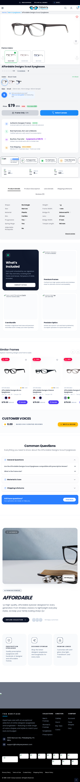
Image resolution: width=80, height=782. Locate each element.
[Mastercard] (72, 756)
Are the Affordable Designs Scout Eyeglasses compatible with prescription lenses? (40, 466)
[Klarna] (63, 756)
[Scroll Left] (3, 57)
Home (4, 12)
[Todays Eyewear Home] (38, 8)
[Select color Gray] (65, 397)
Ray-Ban (58, 726)
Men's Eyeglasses (14, 12)
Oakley (58, 718)
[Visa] (49, 756)
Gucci (57, 722)
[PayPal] (75, 762)
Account (71, 718)
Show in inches (70, 234)
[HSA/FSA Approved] (24, 756)
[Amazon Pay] (42, 756)
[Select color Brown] (34, 398)
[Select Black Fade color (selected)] (5, 82)
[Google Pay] (33, 756)
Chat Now (69, 500)
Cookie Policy (27, 772)
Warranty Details (20, 285)
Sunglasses (46, 731)
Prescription (47, 734)
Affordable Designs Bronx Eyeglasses (11, 391)
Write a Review (69, 424)
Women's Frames (46, 725)
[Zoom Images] (76, 41)
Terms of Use (17, 772)
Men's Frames (45, 719)
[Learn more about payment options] (45, 139)
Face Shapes (71, 723)
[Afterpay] (66, 762)
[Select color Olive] (68, 398)
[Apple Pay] (56, 756)
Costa (57, 729)
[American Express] (56, 762)
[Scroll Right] (77, 57)
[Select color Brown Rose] (9, 398)
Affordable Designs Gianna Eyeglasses (43, 391)
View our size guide (18, 95)
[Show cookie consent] (76, 780)
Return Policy (49, 772)
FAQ (69, 728)
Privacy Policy (6, 772)
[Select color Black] (6, 397)
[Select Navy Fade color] (19, 82)
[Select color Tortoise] (3, 398)
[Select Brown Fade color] (12, 82)
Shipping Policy (38, 772)
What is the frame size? (40, 471)
